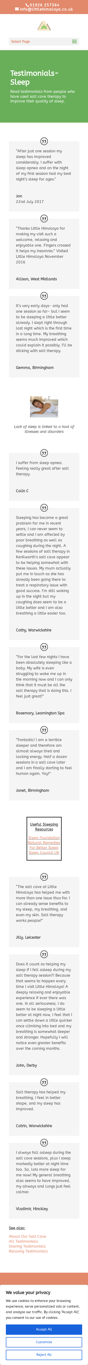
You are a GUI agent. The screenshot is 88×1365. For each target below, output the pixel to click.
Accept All (44, 1329)
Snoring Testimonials (27, 1246)
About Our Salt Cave (27, 1236)
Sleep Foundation (44, 838)
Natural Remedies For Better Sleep (44, 845)
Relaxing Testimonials (28, 1251)
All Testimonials (23, 1241)
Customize (44, 1342)
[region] (44, 1325)
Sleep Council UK (44, 852)
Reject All (44, 1355)
